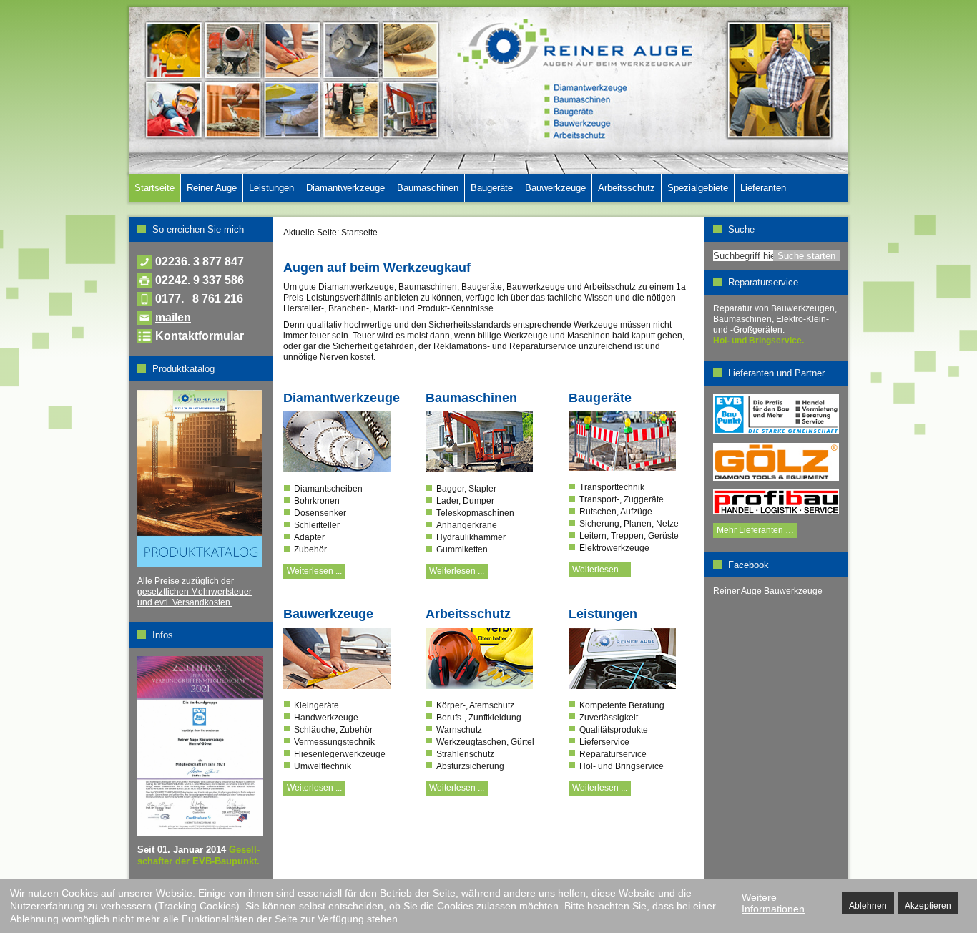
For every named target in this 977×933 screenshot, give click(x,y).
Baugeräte (492, 187)
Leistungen (271, 187)
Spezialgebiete (697, 187)
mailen (173, 317)
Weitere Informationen (773, 903)
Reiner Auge (212, 187)
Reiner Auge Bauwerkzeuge (768, 591)
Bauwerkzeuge (555, 187)
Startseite (154, 187)
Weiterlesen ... (314, 571)
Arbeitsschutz (626, 187)
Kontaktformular (199, 336)
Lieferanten (763, 187)
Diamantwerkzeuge (345, 187)
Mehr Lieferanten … (755, 530)
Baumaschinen (427, 187)
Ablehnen (868, 906)
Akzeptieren (928, 906)
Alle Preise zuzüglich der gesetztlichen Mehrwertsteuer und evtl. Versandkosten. (194, 591)
